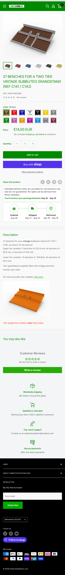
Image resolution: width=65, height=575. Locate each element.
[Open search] (47, 6)
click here (38, 277)
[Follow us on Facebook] (5, 534)
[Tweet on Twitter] (54, 182)
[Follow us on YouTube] (17, 534)
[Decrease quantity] (17, 143)
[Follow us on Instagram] (11, 534)
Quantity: (7, 143)
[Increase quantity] (33, 143)
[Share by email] (60, 182)
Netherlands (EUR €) (13, 519)
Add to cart (32, 154)
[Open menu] (4, 6)
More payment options (32, 172)
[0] (59, 6)
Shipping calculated (35, 134)
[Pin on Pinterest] (48, 182)
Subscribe (13, 505)
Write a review (32, 370)
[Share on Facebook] (43, 182)
